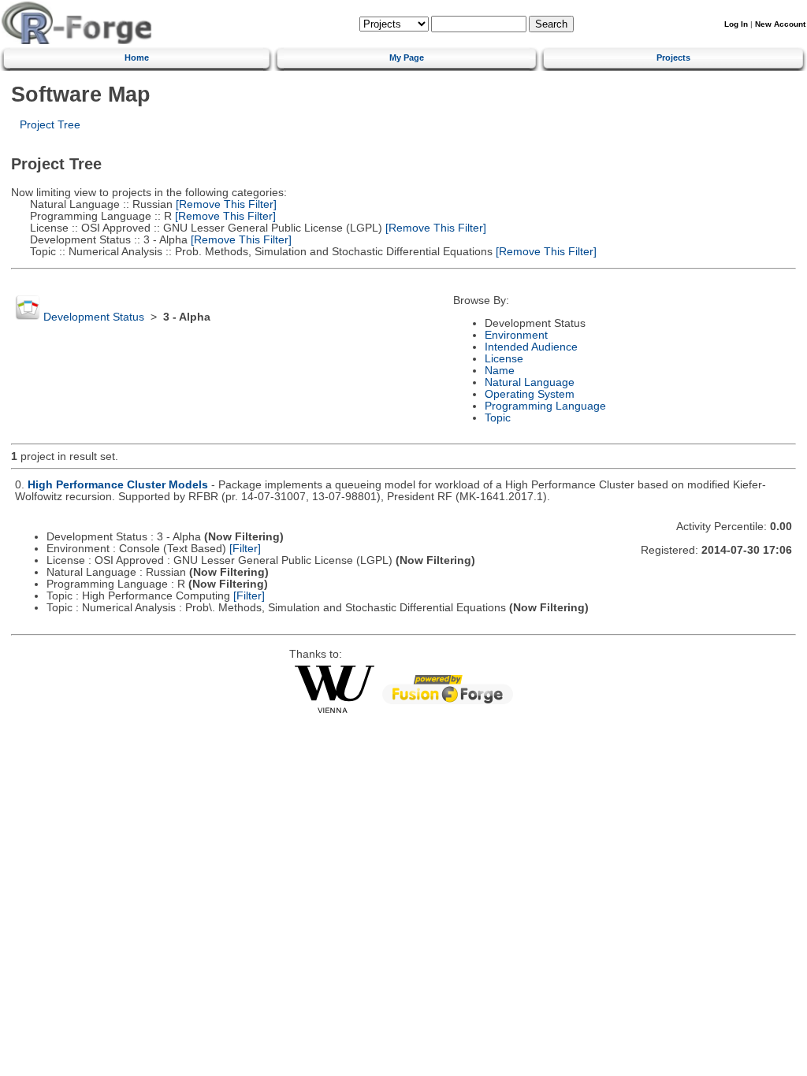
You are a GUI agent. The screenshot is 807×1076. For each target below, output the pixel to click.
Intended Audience (531, 347)
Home (137, 57)
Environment (516, 335)
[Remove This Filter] (225, 204)
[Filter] (245, 549)
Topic (498, 418)
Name (500, 371)
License (504, 359)
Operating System (530, 394)
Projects (673, 57)
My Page (406, 57)
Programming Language (545, 406)
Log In (736, 24)
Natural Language (530, 382)
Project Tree (50, 125)
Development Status (93, 317)
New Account (780, 24)
